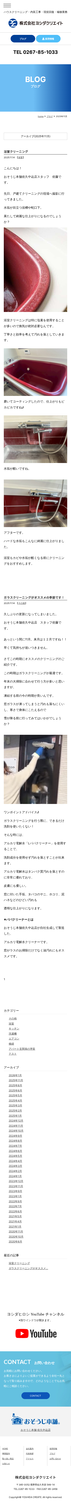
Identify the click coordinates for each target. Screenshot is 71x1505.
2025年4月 (15, 1100)
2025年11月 (16, 1080)
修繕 (11, 1043)
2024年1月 (15, 1176)
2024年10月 (16, 1130)
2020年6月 (15, 1241)
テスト (13, 1053)
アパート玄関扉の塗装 (22, 1048)
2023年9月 (15, 1191)
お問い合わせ (55, 1458)
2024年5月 (15, 1155)
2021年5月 (15, 1216)
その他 (21, 603)
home (41, 116)
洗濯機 (13, 1033)
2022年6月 (15, 1211)
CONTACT (35, 1395)
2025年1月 (15, 1115)
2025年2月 (15, 1110)
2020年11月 (16, 1231)
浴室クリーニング (16, 151)
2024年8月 (15, 1140)
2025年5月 (15, 1095)
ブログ (23, 38)
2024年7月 (15, 1145)
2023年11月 (16, 1186)
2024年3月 (15, 1165)
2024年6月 (15, 1150)
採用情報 (49, 38)
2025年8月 (15, 1085)
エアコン (14, 1038)
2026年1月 (15, 1075)
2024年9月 (15, 1135)
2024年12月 (16, 1120)
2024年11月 (16, 1125)
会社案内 (30, 1448)
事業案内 (6, 1453)
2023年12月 (16, 1181)
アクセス (30, 1458)
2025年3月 (15, 1105)
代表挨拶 (30, 1453)
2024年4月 (15, 1161)
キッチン (14, 1028)
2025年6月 (15, 1090)
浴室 (20, 157)
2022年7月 (15, 1206)
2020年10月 (16, 1236)
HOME (5, 1448)
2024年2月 (15, 1171)
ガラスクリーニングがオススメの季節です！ (34, 597)
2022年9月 (15, 1201)
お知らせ (6, 1463)
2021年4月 (15, 1221)
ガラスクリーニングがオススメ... (28, 1268)
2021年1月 (15, 1226)
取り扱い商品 (8, 1458)
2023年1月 (15, 1196)
